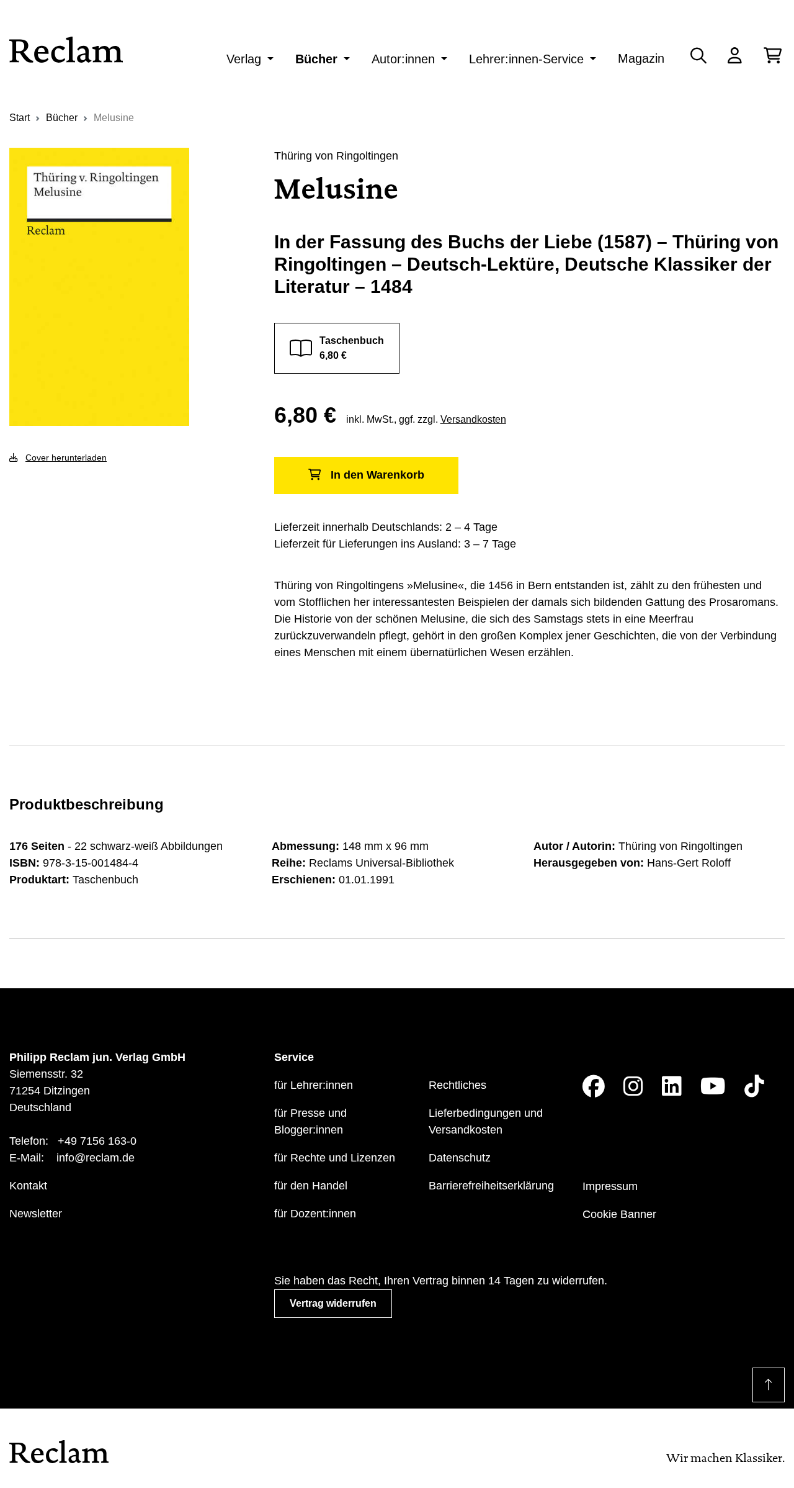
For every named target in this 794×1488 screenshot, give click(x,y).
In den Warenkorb (377, 475)
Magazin (641, 58)
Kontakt (28, 1185)
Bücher (316, 59)
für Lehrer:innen (313, 1085)
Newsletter (35, 1213)
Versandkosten (473, 419)
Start (19, 117)
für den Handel (310, 1185)
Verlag (243, 59)
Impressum (610, 1186)
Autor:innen (403, 59)
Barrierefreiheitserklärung (491, 1185)
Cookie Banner (619, 1214)
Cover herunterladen (66, 457)
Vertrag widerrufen (333, 1303)
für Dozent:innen (315, 1213)
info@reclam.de (95, 1158)
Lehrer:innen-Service (526, 59)
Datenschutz (460, 1158)
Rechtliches (457, 1085)
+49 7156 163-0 (97, 1141)
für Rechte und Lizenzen (334, 1158)
